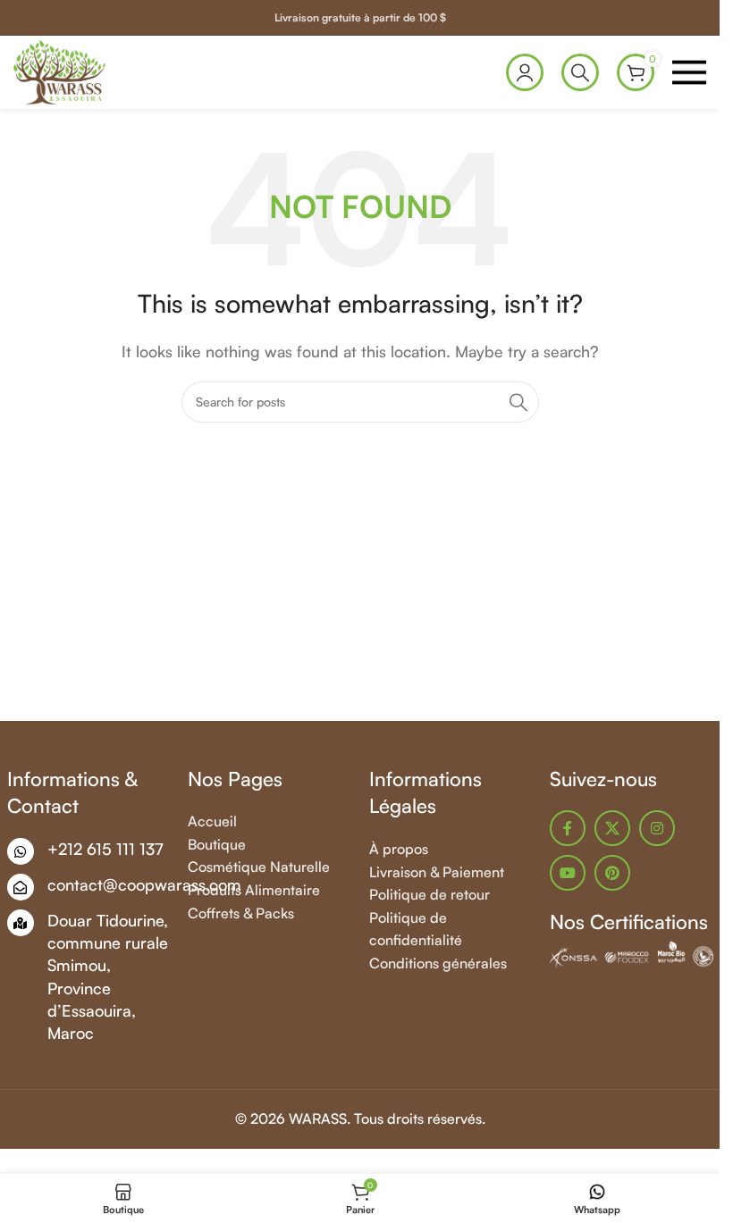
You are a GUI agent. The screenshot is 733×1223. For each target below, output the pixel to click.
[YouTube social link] (568, 873)
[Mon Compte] (524, 72)
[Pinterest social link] (612, 873)
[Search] (518, 402)
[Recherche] (580, 72)
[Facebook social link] (568, 828)
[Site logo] (59, 71)
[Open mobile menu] (689, 72)
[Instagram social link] (657, 828)
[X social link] (612, 828)
